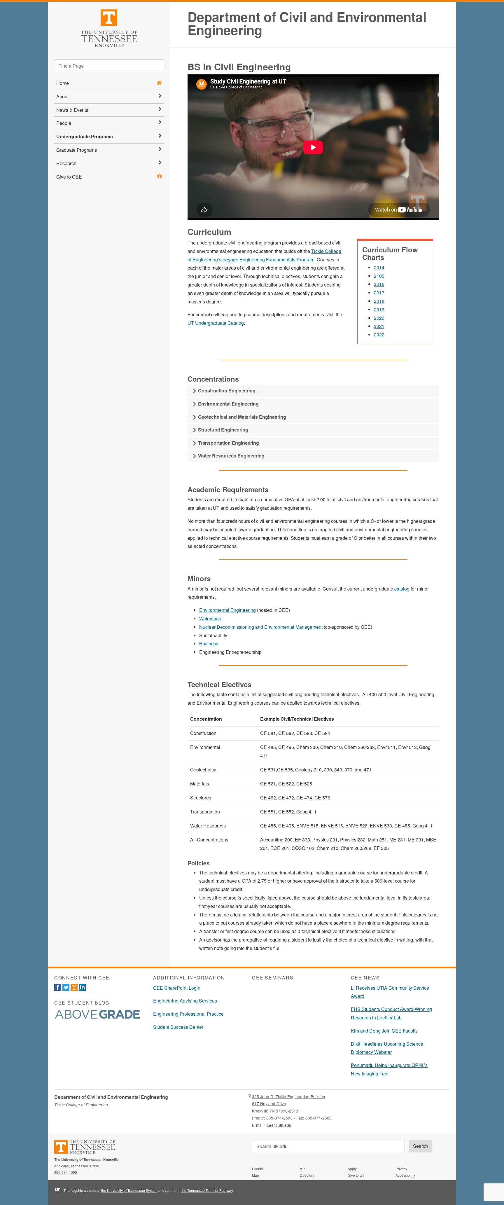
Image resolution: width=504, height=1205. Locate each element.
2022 (379, 334)
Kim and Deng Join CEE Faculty (384, 1030)
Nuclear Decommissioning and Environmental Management (261, 627)
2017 (379, 292)
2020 (379, 318)
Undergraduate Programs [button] (84, 136)
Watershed (210, 618)
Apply (352, 1168)
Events (257, 1168)
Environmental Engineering (228, 403)
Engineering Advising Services (185, 1000)
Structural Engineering (222, 429)
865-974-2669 (318, 1118)
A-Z (302, 1168)
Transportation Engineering (228, 442)
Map (255, 1175)
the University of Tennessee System (129, 1190)
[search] (109, 65)
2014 (379, 267)
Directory (307, 1175)
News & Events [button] (72, 109)
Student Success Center (178, 1027)
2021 (379, 326)
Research (66, 163)
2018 (379, 301)
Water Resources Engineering (231, 455)
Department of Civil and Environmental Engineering (307, 23)
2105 (379, 276)
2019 (379, 309)
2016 (379, 284)
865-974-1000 (65, 1172)
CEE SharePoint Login (176, 987)
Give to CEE (69, 176)
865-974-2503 (279, 1118)
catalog (402, 588)
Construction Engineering (226, 390)
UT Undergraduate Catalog (216, 322)
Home (62, 83)
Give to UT (356, 1175)
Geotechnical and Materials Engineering (241, 416)
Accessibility (405, 1175)
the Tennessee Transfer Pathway (207, 1190)
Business (208, 643)
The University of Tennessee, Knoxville (109, 27)
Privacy (401, 1168)
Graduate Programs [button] (76, 149)
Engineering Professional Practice (188, 1013)
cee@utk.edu (279, 1125)
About (62, 96)
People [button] (63, 123)
